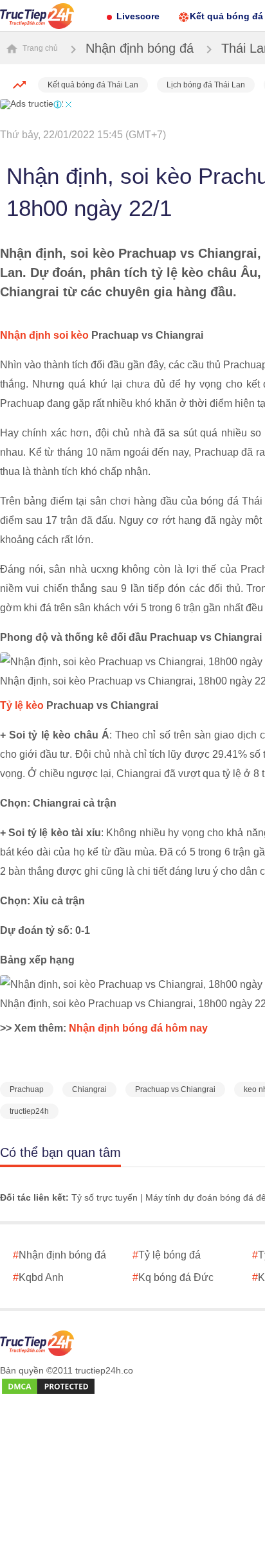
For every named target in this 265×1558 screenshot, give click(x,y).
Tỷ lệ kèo (22, 705)
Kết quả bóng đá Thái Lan (93, 84)
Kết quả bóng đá (226, 16)
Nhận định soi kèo (44, 335)
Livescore (138, 16)
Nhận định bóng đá (140, 48)
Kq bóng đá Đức (173, 1277)
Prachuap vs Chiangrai (175, 1089)
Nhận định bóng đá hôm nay (138, 1028)
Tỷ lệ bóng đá (166, 1254)
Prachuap (27, 1089)
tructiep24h (29, 1111)
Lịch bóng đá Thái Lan (206, 84)
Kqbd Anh (38, 1277)
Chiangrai (89, 1089)
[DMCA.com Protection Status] (48, 1387)
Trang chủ (39, 48)
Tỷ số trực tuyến (104, 1197)
